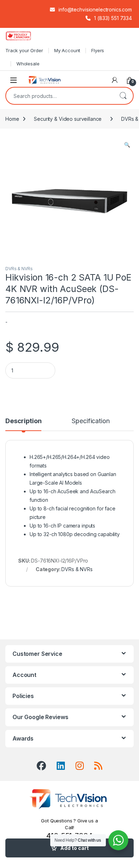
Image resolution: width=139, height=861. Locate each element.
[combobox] (59, 96)
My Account (67, 50)
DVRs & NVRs (18, 268)
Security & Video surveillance (68, 119)
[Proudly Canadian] (24, 36)
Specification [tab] (90, 421)
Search (123, 96)
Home (12, 119)
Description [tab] (23, 421)
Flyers (97, 50)
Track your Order (24, 50)
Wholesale (28, 63)
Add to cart (74, 848)
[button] (127, 144)
